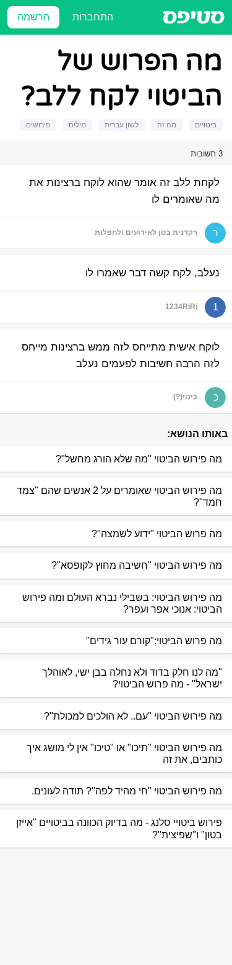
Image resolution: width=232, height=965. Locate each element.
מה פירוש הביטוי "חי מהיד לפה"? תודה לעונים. (127, 791)
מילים (77, 125)
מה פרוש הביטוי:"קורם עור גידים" (154, 641)
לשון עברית (122, 125)
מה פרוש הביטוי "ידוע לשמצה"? (157, 534)
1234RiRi (181, 306)
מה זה (166, 125)
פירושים (38, 125)
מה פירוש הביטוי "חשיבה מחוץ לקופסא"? (136, 565)
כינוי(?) (185, 397)
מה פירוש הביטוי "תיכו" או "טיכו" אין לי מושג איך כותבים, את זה (124, 753)
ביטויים (206, 125)
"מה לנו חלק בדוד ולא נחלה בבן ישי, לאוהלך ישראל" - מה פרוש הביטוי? (132, 678)
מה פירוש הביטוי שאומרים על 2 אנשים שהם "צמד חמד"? (119, 496)
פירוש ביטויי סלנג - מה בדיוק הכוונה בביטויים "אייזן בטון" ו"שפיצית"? (119, 828)
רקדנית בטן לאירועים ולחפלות (146, 232)
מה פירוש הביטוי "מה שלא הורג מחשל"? (139, 459)
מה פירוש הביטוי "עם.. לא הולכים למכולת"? (133, 716)
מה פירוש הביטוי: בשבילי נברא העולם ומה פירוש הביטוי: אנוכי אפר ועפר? (122, 603)
